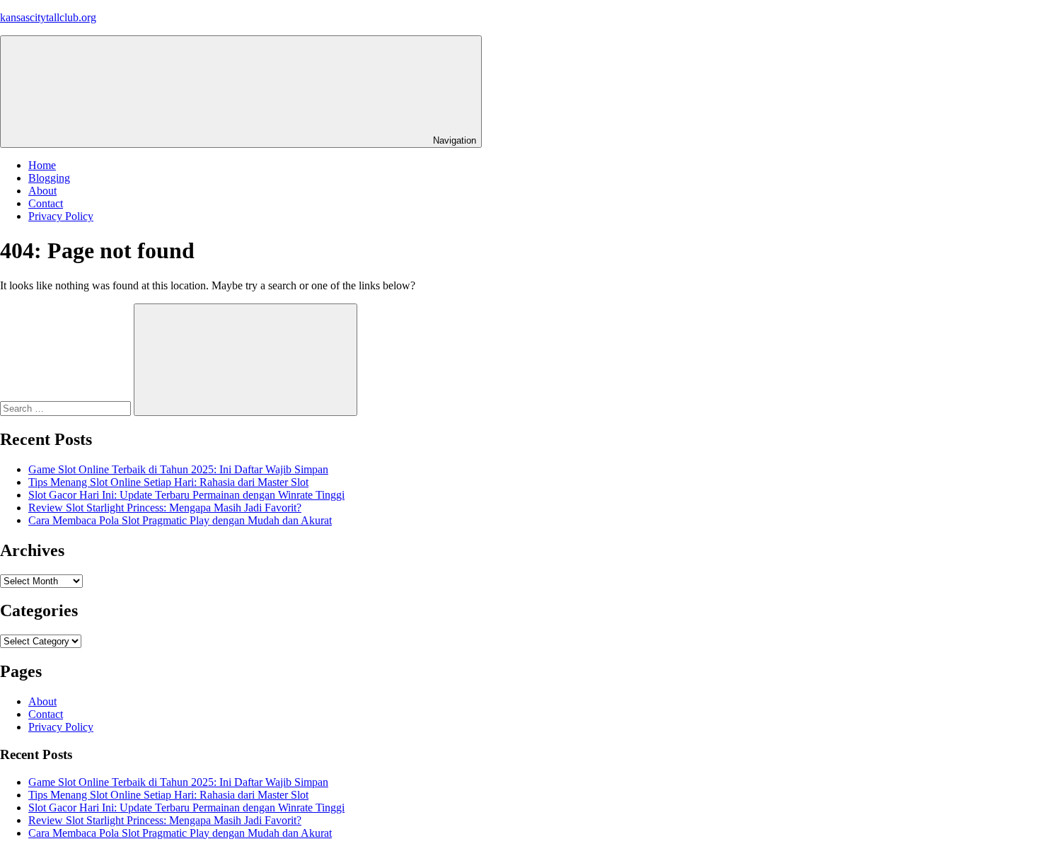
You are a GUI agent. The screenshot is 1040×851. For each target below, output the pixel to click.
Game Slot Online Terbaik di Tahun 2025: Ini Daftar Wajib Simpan (178, 469)
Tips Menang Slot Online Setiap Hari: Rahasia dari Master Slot (168, 482)
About (42, 191)
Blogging (49, 178)
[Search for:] (67, 408)
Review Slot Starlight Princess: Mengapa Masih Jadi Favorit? (164, 508)
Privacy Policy (60, 216)
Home (42, 165)
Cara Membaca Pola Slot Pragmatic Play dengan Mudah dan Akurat (180, 520)
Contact (45, 203)
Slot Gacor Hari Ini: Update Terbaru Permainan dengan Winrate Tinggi (186, 495)
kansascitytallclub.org (48, 17)
